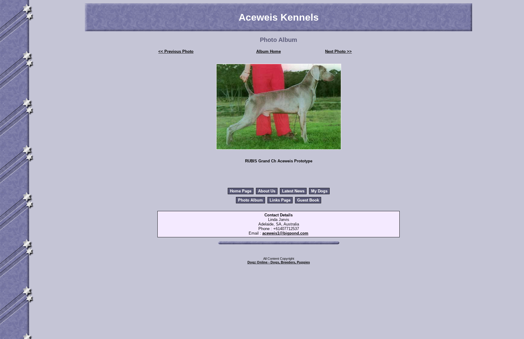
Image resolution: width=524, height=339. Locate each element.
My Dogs (319, 191)
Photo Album (250, 200)
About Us (266, 191)
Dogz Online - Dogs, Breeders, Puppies (278, 262)
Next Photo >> (338, 51)
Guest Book (308, 200)
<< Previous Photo (175, 51)
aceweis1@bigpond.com (285, 233)
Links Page (280, 200)
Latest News (293, 191)
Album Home (268, 51)
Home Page (240, 191)
